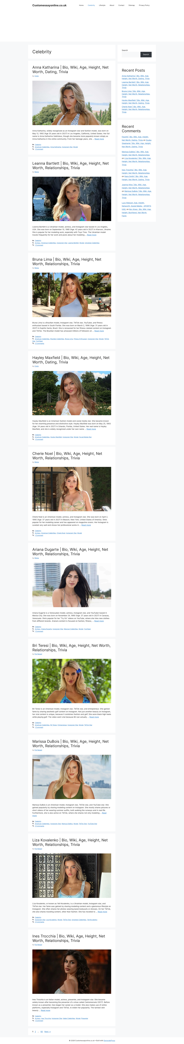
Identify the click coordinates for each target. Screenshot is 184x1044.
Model (75, 147)
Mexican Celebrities (71, 629)
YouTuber (39, 341)
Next (47, 1032)
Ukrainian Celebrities (92, 243)
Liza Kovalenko (51, 920)
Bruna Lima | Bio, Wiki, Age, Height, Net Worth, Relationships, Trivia (66, 261)
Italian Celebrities (69, 1018)
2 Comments (39, 343)
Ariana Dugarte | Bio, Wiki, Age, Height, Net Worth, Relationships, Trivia (70, 551)
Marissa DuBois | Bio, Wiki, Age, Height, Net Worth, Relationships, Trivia (70, 743)
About (112, 5)
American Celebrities (42, 147)
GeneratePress (109, 1041)
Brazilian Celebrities (57, 339)
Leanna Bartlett (73, 243)
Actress (37, 243)
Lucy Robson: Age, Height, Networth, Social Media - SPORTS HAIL (136, 206)
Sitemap (132, 5)
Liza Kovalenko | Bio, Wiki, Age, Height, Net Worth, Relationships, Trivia (70, 842)
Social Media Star (85, 437)
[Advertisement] (92, 27)
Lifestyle (102, 5)
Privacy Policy (144, 5)
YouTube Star (92, 824)
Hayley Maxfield (56, 437)
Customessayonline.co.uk (49, 5)
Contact (121, 5)
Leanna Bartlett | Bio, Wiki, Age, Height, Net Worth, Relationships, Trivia (70, 165)
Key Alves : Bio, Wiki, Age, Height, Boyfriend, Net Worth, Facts (136, 212)
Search (125, 50)
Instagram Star (67, 147)
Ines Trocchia (46, 1018)
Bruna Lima (69, 339)
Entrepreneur (62, 725)
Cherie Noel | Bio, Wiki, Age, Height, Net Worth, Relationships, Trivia (67, 455)
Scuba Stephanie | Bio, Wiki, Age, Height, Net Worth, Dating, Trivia (136, 143)
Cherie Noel (61, 533)
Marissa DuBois (67, 824)
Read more (99, 139)
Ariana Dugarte (46, 629)
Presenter (84, 1018)
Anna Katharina (55, 147)
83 (41, 1032)
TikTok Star (88, 725)
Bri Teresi (53, 725)
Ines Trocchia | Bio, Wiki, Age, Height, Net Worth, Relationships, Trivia (68, 938)
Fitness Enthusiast (80, 339)
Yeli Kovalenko (92, 920)
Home (81, 5)
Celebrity (91, 5)
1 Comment (39, 149)
